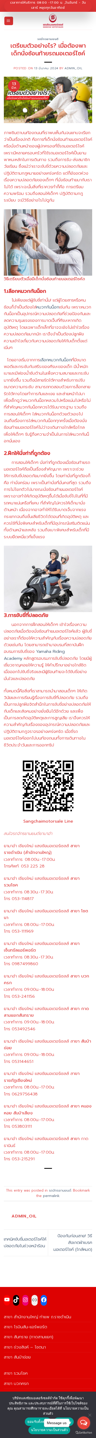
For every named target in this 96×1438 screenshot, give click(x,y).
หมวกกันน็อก (47, 307)
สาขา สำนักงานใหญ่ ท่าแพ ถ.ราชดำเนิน (37, 1317)
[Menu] (8, 21)
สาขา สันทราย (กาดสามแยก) (28, 1337)
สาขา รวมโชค (16, 1373)
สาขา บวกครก (16, 1383)
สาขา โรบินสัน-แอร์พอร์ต (25, 1327)
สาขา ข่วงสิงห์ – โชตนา (25, 1347)
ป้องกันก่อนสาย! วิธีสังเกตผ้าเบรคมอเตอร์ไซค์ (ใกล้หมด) (73, 1243)
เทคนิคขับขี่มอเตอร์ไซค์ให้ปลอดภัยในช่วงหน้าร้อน (25, 1242)
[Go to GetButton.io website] (84, 1432)
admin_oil (73, 68)
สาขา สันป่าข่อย (17, 1357)
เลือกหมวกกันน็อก (55, 360)
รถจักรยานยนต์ (47, 39)
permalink (51, 1196)
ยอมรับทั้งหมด (38, 1422)
